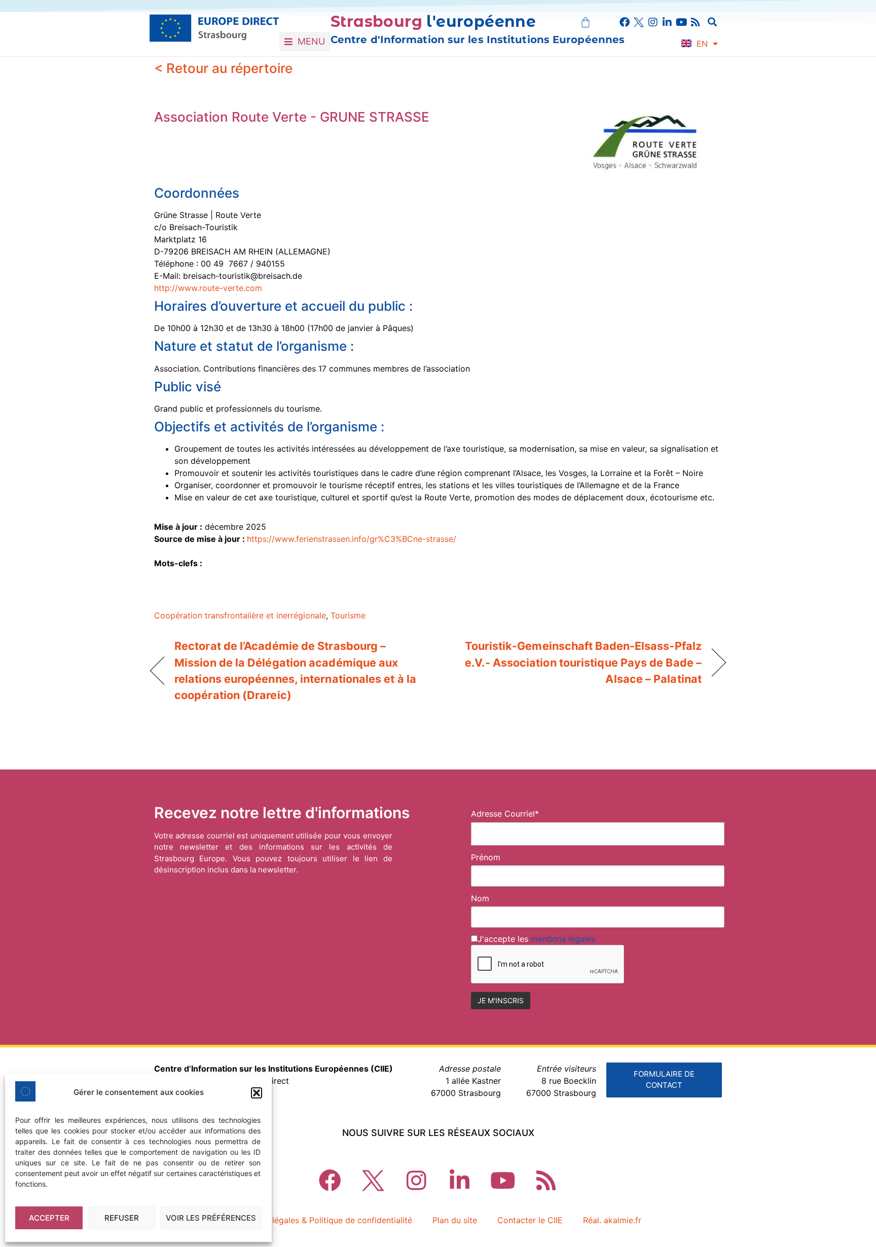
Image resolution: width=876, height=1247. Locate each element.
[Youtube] (681, 22)
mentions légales (563, 939)
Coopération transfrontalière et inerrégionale (240, 615)
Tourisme (348, 615)
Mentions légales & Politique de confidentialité (323, 1220)
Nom (480, 898)
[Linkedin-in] (667, 22)
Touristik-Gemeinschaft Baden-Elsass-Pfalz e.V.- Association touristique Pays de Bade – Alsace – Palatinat (578, 662)
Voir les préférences (211, 1218)
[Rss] (695, 22)
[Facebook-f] (624, 22)
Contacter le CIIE (530, 1220)
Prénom (485, 857)
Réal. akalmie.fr (612, 1220)
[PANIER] (585, 22)
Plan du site (454, 1220)
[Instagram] (653, 22)
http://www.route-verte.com (208, 288)
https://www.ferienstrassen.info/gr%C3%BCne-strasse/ (351, 539)
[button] (256, 1093)
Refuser (121, 1218)
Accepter (49, 1218)
